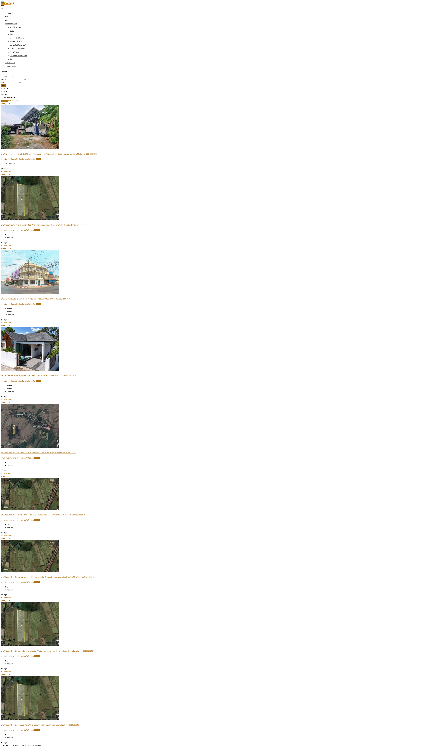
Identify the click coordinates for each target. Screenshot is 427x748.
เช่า (6, 20)
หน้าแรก (8, 13)
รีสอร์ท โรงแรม (14, 52)
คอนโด (12, 31)
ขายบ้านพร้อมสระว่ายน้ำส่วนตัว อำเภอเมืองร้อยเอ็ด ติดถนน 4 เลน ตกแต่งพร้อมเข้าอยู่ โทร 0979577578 (38, 376)
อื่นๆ (11, 59)
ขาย (6, 17)
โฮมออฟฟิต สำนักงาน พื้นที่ (18, 56)
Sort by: (4, 95)
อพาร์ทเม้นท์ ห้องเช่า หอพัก (18, 45)
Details (38, 159)
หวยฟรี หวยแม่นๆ (10, 66)
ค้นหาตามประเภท (11, 24)
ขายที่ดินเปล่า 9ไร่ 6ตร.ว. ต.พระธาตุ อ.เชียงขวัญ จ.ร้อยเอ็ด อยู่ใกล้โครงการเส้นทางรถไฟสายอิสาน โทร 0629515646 (43, 515)
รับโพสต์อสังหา (10, 63)
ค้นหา (4, 86)
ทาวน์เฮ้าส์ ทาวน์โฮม (16, 41)
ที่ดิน (11, 34)
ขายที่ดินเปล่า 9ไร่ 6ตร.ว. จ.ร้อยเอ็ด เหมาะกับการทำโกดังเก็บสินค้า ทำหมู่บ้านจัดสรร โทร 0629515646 (38, 453)
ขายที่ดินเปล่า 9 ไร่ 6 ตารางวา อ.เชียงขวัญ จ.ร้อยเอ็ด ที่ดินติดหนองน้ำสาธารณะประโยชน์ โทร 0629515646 (40, 725)
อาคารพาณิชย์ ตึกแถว (17, 38)
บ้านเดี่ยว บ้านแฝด (15, 27)
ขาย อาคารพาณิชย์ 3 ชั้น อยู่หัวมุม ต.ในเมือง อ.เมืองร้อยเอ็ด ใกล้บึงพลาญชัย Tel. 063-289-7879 (35, 299)
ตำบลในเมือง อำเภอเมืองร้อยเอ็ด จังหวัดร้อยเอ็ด (18, 159)
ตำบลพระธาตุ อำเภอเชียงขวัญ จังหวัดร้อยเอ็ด (17, 230)
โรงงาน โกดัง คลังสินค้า (17, 49)
